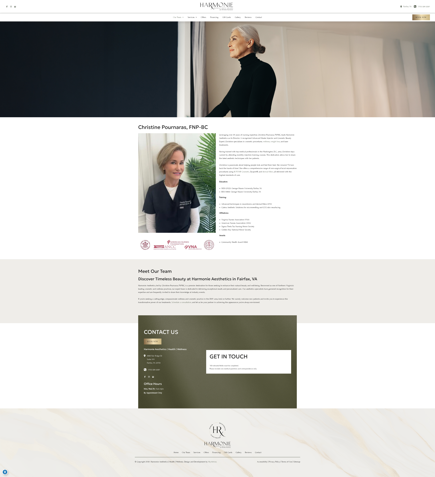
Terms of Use (286, 461)
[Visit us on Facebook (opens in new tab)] (7, 6)
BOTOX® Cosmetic (241, 172)
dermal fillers (267, 172)
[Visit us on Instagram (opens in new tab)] (11, 6)
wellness (266, 141)
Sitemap (297, 461)
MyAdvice (212, 461)
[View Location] (401, 6)
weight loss (275, 141)
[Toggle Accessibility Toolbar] (5, 472)
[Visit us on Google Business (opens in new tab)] (15, 6)
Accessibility (262, 461)
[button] (182, 17)
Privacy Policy (274, 461)
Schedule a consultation (181, 302)
